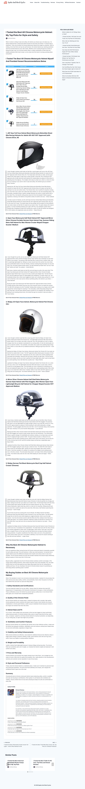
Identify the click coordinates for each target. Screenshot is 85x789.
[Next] (53, 764)
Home (31, 2)
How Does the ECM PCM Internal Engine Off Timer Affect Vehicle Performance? (70, 51)
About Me (36, 2)
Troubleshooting (45, 2)
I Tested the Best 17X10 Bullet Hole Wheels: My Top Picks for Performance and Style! (71, 58)
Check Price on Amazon (46, 73)
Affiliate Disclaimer (70, 2)
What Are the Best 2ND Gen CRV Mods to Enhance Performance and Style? (71, 77)
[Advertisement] (42, 14)
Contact (78, 2)
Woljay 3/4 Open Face (16, 302)
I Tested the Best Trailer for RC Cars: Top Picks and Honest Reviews (42, 762)
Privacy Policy (60, 2)
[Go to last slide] (7, 764)
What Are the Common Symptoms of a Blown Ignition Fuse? (20, 725)
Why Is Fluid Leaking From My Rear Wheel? (17, 722)
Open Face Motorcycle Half (17, 218)
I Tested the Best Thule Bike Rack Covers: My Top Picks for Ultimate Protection (44, 744)
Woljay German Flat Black (16, 463)
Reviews (53, 2)
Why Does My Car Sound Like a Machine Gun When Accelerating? (21, 732)
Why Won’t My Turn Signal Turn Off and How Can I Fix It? (19, 728)
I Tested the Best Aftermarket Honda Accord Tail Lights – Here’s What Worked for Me (16, 744)
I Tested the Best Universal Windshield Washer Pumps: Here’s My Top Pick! (15, 762)
